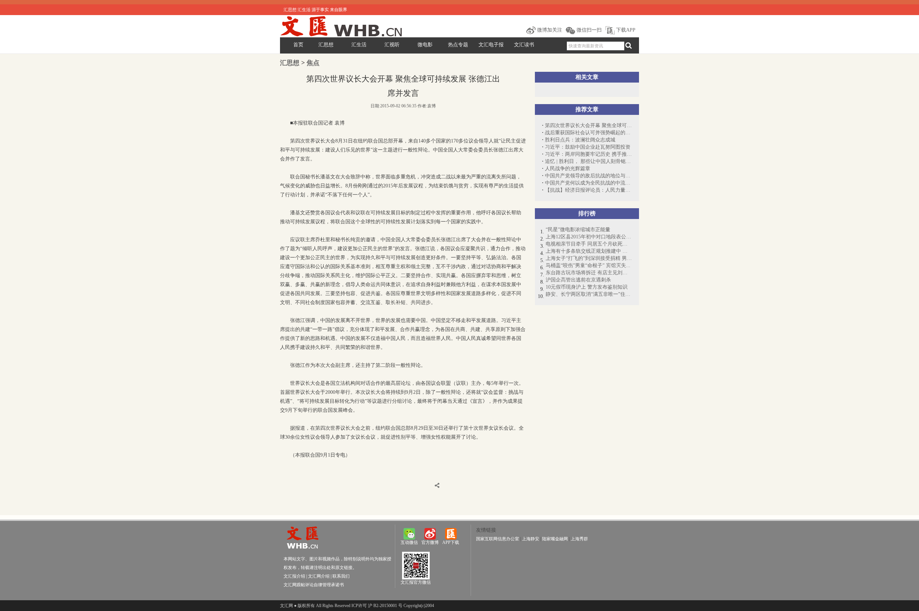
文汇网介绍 (319, 576)
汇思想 (325, 44)
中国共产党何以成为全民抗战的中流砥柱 (588, 183)
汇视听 (392, 44)
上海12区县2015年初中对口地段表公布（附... (589, 236)
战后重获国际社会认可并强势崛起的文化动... (588, 132)
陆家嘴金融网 (555, 538)
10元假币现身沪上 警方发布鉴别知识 (587, 287)
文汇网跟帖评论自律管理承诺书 (314, 584)
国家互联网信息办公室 (497, 538)
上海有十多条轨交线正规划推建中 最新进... (589, 251)
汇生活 (359, 44)
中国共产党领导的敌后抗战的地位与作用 (588, 175)
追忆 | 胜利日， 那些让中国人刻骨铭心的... (588, 161)
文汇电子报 (491, 44)
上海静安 (530, 538)
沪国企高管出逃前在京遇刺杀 (578, 280)
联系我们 (341, 576)
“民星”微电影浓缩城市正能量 (578, 229)
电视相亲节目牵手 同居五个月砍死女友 (589, 244)
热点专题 (458, 44)
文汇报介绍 (294, 576)
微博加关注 (549, 30)
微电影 (425, 44)
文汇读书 (524, 44)
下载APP (625, 30)
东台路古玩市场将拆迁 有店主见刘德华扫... (589, 272)
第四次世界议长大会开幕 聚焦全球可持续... (588, 125)
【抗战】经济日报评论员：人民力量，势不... (588, 190)
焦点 (313, 62)
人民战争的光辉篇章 (567, 168)
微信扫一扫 (588, 30)
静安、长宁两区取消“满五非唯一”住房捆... (589, 294)
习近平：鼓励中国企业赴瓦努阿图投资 (587, 147)
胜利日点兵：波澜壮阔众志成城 (580, 140)
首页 (298, 44)
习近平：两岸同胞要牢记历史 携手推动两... (588, 154)
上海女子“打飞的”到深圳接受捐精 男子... (589, 258)
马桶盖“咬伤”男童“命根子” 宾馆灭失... (588, 265)
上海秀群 (579, 538)
